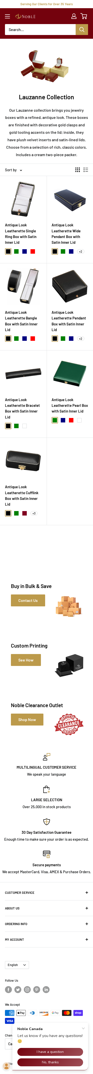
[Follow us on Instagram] (27, 989)
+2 (80, 251)
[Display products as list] (86, 170)
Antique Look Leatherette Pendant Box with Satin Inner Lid (69, 321)
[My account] (73, 16)
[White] (24, 426)
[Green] (16, 251)
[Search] (82, 29)
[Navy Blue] (24, 251)
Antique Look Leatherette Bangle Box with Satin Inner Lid (21, 321)
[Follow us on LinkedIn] (46, 989)
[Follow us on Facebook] (8, 989)
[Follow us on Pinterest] (36, 989)
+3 (33, 513)
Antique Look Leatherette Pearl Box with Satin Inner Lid (70, 405)
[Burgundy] (24, 513)
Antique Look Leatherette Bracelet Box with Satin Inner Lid (22, 408)
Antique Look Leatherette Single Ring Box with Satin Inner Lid (20, 233)
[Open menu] (7, 16)
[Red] (33, 251)
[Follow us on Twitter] (17, 989)
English (13, 965)
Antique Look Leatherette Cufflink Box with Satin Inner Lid (21, 495)
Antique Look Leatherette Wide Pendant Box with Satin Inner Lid (66, 233)
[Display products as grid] (77, 170)
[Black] (8, 251)
